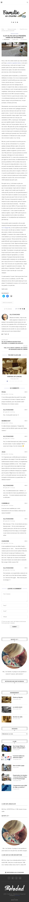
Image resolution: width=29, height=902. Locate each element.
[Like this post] (16, 309)
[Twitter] (13, 22)
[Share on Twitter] (20, 309)
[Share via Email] (24, 309)
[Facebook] (11, 22)
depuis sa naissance (7, 302)
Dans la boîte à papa (18, 765)
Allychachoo (7, 39)
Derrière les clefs (17, 717)
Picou (4, 392)
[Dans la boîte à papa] (6, 768)
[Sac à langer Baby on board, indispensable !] (6, 748)
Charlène (5, 541)
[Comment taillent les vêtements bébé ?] (6, 758)
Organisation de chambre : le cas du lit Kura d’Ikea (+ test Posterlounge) (20, 777)
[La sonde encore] (6, 709)
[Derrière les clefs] (6, 719)
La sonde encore (17, 707)
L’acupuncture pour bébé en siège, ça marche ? (20, 786)
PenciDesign (17, 895)
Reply (26, 409)
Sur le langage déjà (6, 227)
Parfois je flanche (14, 376)
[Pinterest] (17, 22)
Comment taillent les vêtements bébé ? (18, 756)
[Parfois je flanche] (14, 366)
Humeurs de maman (12, 29)
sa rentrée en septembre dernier (14, 63)
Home (3, 29)
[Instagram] (15, 22)
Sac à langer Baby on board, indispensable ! (19, 746)
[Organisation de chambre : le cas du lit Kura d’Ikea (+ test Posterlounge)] (6, 777)
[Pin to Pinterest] (22, 309)
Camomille (5, 503)
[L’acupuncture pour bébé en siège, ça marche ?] (6, 788)
